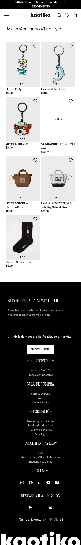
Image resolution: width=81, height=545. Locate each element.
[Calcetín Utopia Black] (23, 237)
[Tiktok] (39, 482)
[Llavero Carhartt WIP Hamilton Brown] (23, 178)
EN (45, 519)
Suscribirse (40, 349)
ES (61, 519)
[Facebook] (56, 482)
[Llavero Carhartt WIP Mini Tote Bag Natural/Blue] (58, 178)
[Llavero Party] (23, 64)
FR (50, 519)
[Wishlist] (67, 15)
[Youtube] (48, 482)
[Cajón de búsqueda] (59, 15)
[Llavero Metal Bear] (23, 119)
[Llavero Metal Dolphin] (58, 64)
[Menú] (6, 15)
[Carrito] (75, 15)
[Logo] (40, 15)
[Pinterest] (31, 482)
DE (56, 519)
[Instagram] (22, 482)
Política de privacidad (57, 336)
